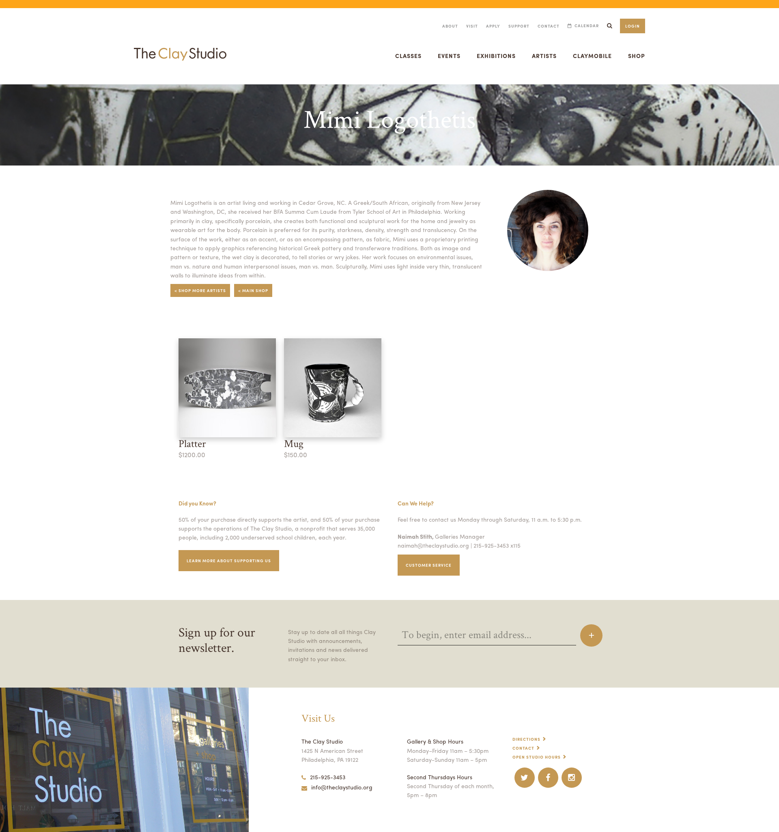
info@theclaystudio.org (341, 787)
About (450, 26)
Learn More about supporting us (229, 560)
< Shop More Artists (200, 290)
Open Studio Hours (536, 757)
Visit (472, 26)
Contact (549, 26)
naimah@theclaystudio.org (433, 545)
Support (518, 26)
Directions (526, 739)
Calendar (587, 25)
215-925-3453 (327, 777)
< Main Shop (253, 290)
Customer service (429, 565)
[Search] (609, 25)
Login (632, 26)
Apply (493, 26)
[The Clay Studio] (180, 46)
